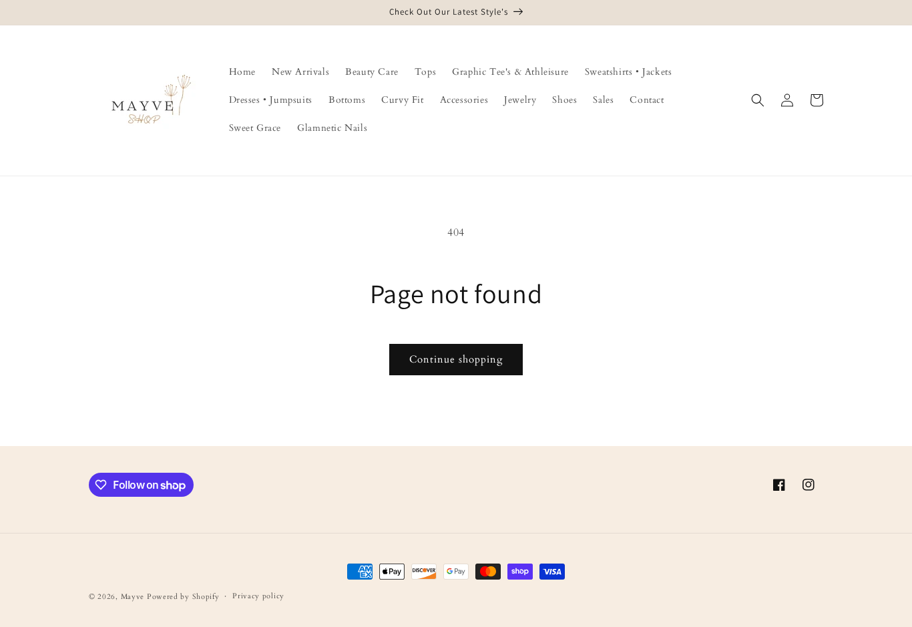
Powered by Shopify (183, 597)
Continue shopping (456, 359)
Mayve (133, 597)
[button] (757, 100)
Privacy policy (258, 596)
